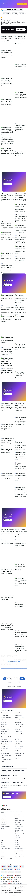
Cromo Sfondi (4, 713)
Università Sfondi (18, 824)
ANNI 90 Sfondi (18, 744)
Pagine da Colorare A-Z (20, 848)
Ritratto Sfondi (4, 715)
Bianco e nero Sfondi (6, 717)
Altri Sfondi (17, 739)
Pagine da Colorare (5, 848)
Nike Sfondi (17, 751)
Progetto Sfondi (19, 727)
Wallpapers (10, 875)
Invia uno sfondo (18, 855)
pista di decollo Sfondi (6, 741)
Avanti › (22, 678)
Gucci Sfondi (18, 748)
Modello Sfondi (18, 720)
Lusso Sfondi (18, 722)
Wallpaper (18, 875)
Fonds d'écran (15, 881)
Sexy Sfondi (4, 731)
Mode (4, 866)
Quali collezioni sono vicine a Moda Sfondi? (13, 779)
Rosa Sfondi (4, 734)
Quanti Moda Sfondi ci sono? (9, 775)
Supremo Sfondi (19, 746)
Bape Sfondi (18, 755)
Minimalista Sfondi (19, 717)
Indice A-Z (3, 817)
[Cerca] (21, 9)
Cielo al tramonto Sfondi (20, 833)
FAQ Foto (3, 856)
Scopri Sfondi (4, 820)
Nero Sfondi (4, 724)
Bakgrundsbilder (6, 877)
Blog (16, 853)
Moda (22, 866)
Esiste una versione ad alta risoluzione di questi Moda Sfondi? (14, 786)
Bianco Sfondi (18, 731)
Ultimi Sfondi (4, 822)
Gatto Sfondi (18, 729)
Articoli (2, 828)
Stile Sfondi (4, 739)
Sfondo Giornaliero (5, 826)
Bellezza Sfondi (5, 746)
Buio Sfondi (17, 837)
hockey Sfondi (18, 835)
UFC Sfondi (17, 822)
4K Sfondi (3, 720)
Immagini (3, 846)
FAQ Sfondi (3, 853)
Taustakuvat (20, 883)
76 (15, 678)
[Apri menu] (25, 9)
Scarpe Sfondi (4, 744)
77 (18, 678)
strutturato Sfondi (19, 734)
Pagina (10, 682)
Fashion (11, 869)
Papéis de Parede (17, 877)
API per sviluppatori (19, 856)
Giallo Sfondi (4, 722)
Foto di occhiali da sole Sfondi (6, 756)
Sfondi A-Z (17, 842)
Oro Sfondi (4, 727)
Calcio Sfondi (18, 828)
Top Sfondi (3, 824)
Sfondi (5, 17)
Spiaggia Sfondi (5, 729)
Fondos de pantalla (12, 879)
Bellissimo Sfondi (19, 826)
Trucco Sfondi (4, 748)
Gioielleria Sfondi (5, 753)
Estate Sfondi (18, 715)
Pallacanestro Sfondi (19, 820)
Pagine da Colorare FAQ (6, 858)
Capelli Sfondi (4, 751)
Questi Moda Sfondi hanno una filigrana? (12, 782)
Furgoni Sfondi (18, 758)
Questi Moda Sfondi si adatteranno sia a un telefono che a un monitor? (12, 771)
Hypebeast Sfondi (19, 753)
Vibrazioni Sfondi (19, 724)
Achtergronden (6, 881)
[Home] (1, 17)
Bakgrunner (12, 883)
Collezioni (3, 819)
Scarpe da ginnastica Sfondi (6, 760)
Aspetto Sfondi (18, 713)
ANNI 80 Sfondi (18, 741)
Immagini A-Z (18, 846)
